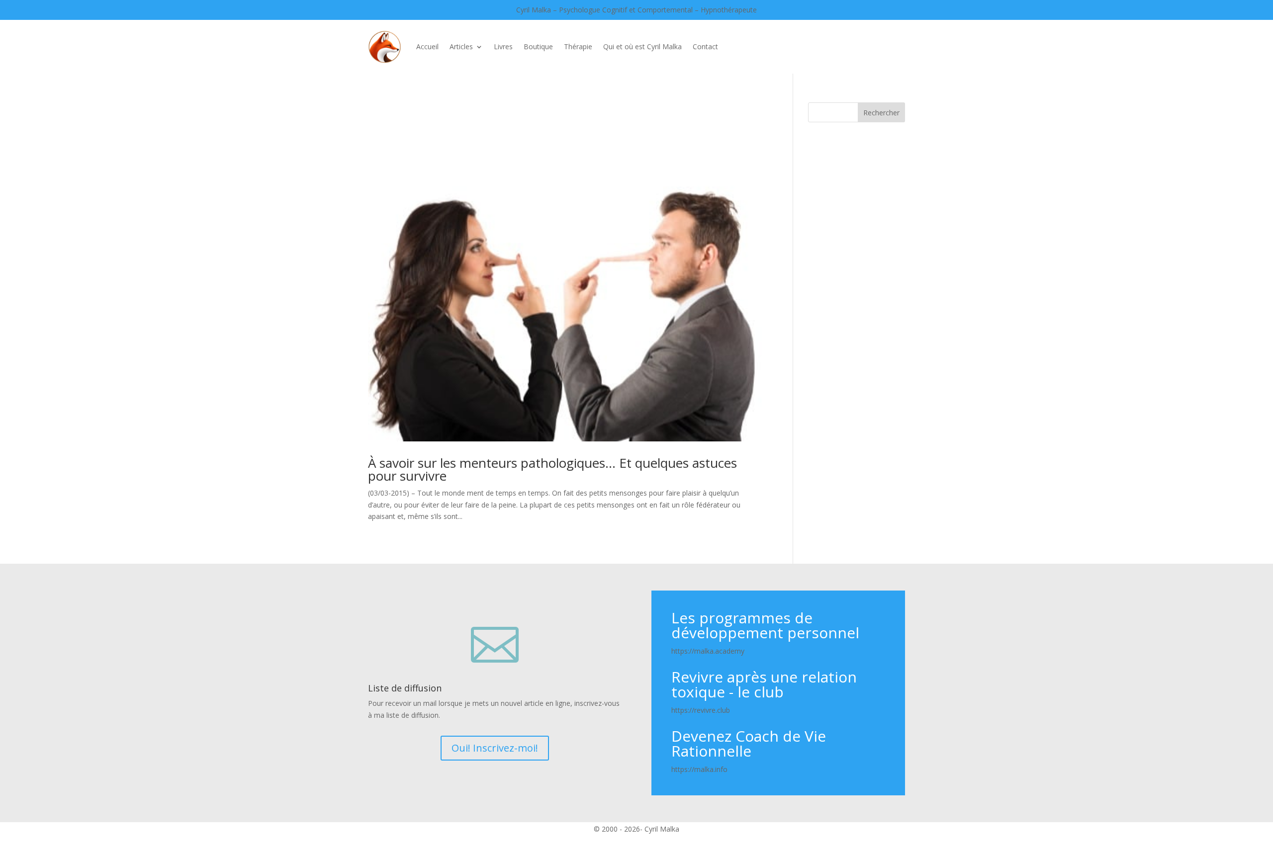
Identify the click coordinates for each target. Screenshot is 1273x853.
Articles (461, 46)
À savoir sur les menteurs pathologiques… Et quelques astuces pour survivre (552, 469)
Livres (503, 46)
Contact (705, 46)
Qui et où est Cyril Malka (642, 46)
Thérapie (578, 46)
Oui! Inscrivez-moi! (495, 748)
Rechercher (881, 112)
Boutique (538, 46)
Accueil (427, 46)
